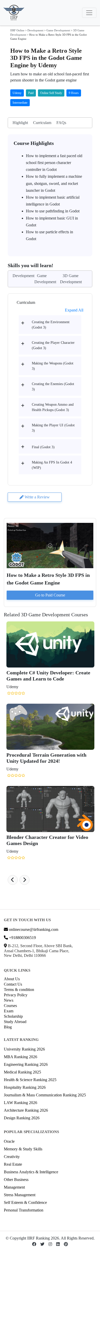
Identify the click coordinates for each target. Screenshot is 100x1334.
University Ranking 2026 (24, 1049)
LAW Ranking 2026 (20, 1102)
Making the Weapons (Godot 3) (52, 366)
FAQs (61, 122)
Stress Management (19, 1195)
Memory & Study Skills (23, 1149)
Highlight (20, 122)
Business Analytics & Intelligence (31, 1172)
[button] (13, 880)
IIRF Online (17, 30)
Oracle (9, 1141)
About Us (12, 979)
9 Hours (74, 93)
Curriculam (42, 122)
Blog (8, 1027)
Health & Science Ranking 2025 (30, 1080)
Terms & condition (19, 989)
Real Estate (13, 1164)
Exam (8, 1011)
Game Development (58, 30)
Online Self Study (51, 93)
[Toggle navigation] (89, 13)
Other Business (16, 1179)
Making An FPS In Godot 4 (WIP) (52, 465)
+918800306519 (22, 937)
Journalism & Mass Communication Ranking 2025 (45, 1095)
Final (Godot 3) (43, 447)
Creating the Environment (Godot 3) (50, 324)
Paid (31, 93)
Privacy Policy (15, 995)
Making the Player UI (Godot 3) (53, 427)
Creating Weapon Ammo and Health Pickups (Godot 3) (53, 407)
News (8, 1000)
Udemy (17, 93)
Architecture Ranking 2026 (26, 1110)
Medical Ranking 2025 (22, 1072)
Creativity (12, 1156)
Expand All (74, 310)
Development (35, 30)
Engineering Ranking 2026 (26, 1064)
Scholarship (13, 1016)
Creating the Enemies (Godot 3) (53, 386)
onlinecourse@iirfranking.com (33, 929)
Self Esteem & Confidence (25, 1202)
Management (14, 1187)
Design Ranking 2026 (21, 1118)
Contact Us (13, 984)
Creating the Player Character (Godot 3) (53, 345)
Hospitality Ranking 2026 (25, 1087)
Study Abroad (15, 1021)
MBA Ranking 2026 (20, 1057)
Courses (10, 1005)
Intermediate (20, 102)
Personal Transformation (23, 1210)
